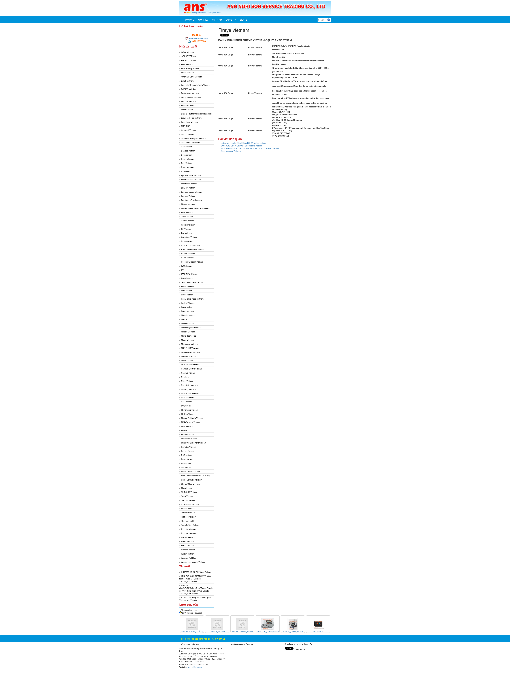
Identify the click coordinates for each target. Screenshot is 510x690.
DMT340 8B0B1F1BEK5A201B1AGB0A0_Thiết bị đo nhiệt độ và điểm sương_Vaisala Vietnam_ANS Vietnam (196, 589)
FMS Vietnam (187, 212)
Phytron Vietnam (188, 414)
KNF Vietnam (186, 290)
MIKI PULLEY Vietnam (190, 348)
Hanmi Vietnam (187, 241)
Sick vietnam (186, 488)
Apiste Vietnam (187, 52)
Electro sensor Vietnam (191, 179)
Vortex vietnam (187, 545)
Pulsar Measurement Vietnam (193, 442)
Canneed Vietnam (188, 130)
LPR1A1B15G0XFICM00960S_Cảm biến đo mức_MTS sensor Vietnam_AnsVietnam (195, 579)
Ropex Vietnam (187, 459)
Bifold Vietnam (187, 109)
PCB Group (186, 405)
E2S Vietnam (186, 171)
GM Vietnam (186, 233)
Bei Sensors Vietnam (190, 93)
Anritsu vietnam (187, 72)
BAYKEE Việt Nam (188, 89)
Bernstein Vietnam (189, 105)
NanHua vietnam (188, 372)
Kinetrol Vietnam (188, 286)
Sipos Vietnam (187, 496)
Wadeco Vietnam (188, 549)
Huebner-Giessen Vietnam (192, 261)
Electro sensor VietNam (231, 151)
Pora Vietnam (187, 426)
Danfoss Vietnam (188, 150)
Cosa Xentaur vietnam (190, 142)
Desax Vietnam (187, 159)
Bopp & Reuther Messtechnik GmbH (196, 113)
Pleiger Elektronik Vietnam (192, 418)
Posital (184, 430)
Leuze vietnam (187, 307)
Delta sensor (186, 154)
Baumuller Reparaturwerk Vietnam (195, 85)
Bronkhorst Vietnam (189, 122)
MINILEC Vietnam (188, 356)
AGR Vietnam (187, 64)
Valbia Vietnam (187, 541)
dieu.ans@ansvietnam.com (198, 38)
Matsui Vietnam (187, 323)
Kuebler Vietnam (188, 303)
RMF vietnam (186, 455)
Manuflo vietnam (188, 315)
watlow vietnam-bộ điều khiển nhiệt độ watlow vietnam (243, 143)
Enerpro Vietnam (188, 196)
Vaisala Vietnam (188, 537)
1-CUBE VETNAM (188, 56)
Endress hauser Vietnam (191, 192)
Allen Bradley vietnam (190, 68)
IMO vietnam (186, 266)
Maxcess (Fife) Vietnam (191, 327)
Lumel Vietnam (187, 311)
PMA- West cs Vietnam (190, 422)
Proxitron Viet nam (189, 438)
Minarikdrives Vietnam (190, 352)
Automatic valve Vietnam (191, 76)
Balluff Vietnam (187, 80)
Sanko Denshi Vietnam (190, 471)
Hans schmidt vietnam (190, 245)
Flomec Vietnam (188, 204)
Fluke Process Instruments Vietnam (196, 208)
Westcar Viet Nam (188, 558)
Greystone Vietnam (189, 237)
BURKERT (185, 126)
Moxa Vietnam (187, 360)
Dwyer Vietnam (187, 167)
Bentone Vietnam (188, 101)
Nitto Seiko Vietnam (189, 385)
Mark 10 (184, 319)
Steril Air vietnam (188, 500)
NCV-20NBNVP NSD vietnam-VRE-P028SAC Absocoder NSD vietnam (250, 148)
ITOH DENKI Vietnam (190, 274)
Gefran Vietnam (187, 220)
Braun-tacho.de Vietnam (191, 117)
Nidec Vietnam (187, 381)
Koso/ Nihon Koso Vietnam (192, 298)
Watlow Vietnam (188, 553)
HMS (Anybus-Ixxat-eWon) (192, 249)
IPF (182, 270)
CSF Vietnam (186, 146)
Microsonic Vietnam (189, 344)
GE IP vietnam (187, 216)
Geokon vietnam (188, 224)
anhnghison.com (195, 667)
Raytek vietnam (187, 451)
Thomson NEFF (188, 521)
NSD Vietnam (186, 401)
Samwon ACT (187, 467)
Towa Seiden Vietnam (190, 525)
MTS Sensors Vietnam (190, 364)
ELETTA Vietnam (188, 187)
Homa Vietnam (187, 257)
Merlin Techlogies (188, 335)
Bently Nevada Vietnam (191, 97)
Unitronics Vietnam (189, 533)
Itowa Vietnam (187, 278)
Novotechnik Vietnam (190, 393)
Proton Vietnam (187, 434)
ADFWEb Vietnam (188, 60)
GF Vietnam (186, 229)
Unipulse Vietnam (188, 529)
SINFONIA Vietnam (189, 492)
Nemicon (185, 377)
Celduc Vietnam (187, 134)
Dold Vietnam (186, 163)
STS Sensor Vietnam (190, 504)
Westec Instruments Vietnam (193, 562)
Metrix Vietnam (187, 340)
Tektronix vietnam (188, 516)
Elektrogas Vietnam (189, 183)
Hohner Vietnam (188, 253)
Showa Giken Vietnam (190, 484)
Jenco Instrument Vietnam (192, 282)
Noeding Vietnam (188, 389)
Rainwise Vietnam (188, 446)
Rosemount (186, 463)
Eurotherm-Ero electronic (191, 200)
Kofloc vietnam (187, 294)
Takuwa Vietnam (188, 512)
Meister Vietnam (188, 331)
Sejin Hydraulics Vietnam (191, 479)
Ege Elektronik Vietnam (191, 175)
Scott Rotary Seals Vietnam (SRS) (195, 475)
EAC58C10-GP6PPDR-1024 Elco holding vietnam (241, 145)
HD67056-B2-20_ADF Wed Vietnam (196, 572)
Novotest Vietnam (188, 397)
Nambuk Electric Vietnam (191, 368)
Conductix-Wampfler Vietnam (193, 138)
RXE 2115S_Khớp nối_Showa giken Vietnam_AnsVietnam (195, 599)
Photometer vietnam (189, 409)
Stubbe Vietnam (188, 508)
